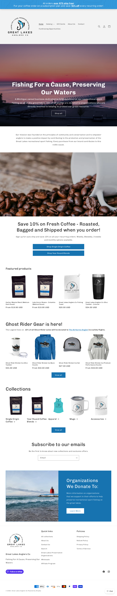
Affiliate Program (48, 564)
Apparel (52, 419)
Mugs (72, 419)
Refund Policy (82, 541)
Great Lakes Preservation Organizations (51, 554)
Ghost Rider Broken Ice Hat (69, 363)
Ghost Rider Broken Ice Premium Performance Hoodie (98, 364)
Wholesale (45, 560)
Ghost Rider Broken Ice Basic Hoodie (43, 364)
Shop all (58, 113)
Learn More (75, 511)
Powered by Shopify (34, 591)
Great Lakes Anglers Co (19, 591)
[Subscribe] (76, 458)
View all (58, 375)
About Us (45, 541)
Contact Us (45, 545)
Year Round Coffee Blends (37, 420)
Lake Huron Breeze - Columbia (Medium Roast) (43, 303)
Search (44, 549)
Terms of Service (84, 549)
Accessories (97, 419)
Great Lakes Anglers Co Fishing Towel (71, 303)
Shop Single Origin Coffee (58, 247)
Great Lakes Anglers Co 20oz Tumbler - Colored (97, 303)
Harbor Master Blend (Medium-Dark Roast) (18, 303)
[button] (50, 24)
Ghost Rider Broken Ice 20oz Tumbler (17, 364)
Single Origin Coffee (12, 420)
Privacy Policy (82, 545)
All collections (47, 537)
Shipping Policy (83, 537)
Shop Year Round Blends (58, 253)
